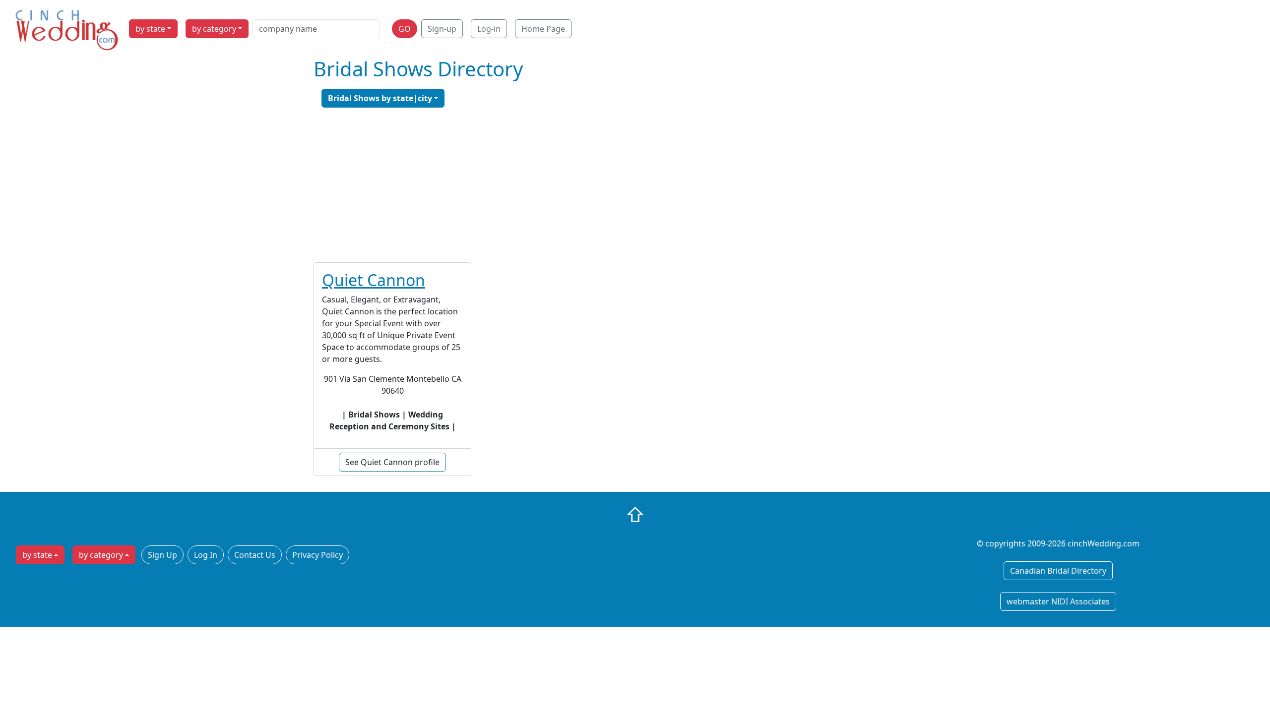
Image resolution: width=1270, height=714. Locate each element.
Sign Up (162, 554)
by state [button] (150, 28)
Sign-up (442, 28)
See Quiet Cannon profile (392, 462)
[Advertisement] (635, 185)
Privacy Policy (317, 554)
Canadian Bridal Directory (1058, 570)
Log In (205, 554)
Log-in (489, 28)
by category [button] (214, 28)
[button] (382, 98)
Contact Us (254, 554)
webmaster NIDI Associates (1058, 601)
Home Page (543, 28)
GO (404, 28)
